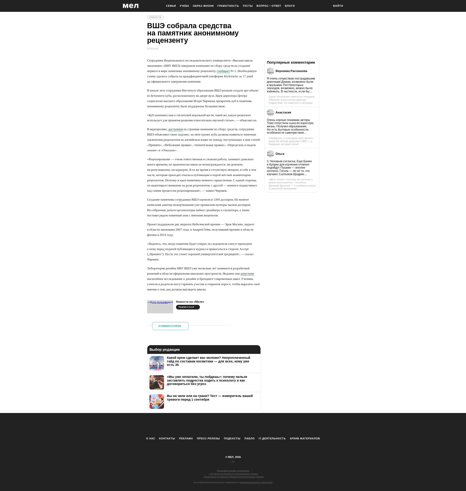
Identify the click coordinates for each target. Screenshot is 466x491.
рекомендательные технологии (256, 482)
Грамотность (228, 5)
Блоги (290, 5)
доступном (175, 129)
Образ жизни (203, 5)
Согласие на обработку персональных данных (234, 474)
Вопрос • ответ (268, 5)
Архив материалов (305, 438)
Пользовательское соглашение (233, 471)
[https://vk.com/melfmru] (223, 424)
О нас (150, 438)
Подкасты (232, 438)
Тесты (248, 5)
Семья (171, 5)
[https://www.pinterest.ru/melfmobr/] (243, 424)
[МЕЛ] (131, 6)
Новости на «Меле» (190, 301)
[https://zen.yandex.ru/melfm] (213, 424)
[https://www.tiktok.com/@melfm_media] (233, 424)
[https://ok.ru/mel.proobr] (253, 424)
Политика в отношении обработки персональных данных (234, 477)
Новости (155, 17)
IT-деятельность (272, 438)
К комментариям (170, 326)
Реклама (186, 438)
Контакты (167, 438)
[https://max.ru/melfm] (263, 424)
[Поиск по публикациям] (325, 6)
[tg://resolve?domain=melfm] (203, 424)
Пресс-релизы (208, 438)
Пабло (249, 438)
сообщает (223, 71)
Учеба (184, 5)
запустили (247, 273)
